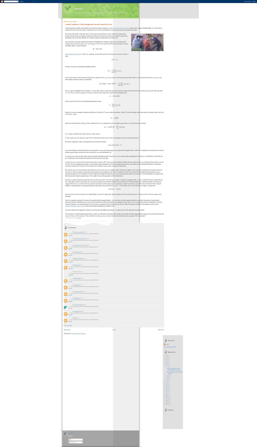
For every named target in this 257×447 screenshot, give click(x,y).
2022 (167, 361)
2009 (167, 395)
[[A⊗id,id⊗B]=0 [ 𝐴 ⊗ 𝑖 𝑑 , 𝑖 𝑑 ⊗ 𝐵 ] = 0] (114, 145)
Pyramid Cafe (77, 311)
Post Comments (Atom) (79, 333)
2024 (167, 357)
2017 (167, 384)
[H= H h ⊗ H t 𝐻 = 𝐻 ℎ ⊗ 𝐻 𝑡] (114, 49)
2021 (167, 362)
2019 (167, 380)
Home (114, 329)
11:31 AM (70, 261)
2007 (167, 399)
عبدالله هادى (77, 251)
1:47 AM (70, 235)
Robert (167, 344)
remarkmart (77, 285)
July (168, 366)
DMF (75, 318)
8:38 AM (70, 294)
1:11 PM (70, 281)
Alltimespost (77, 265)
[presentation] (67, 93)
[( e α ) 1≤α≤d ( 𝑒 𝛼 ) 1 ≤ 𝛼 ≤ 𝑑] (114, 59)
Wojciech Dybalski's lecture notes (75, 206)
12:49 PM (70, 275)
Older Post (161, 329)
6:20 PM (70, 241)
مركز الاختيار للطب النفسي (80, 238)
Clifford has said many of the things (119, 28)
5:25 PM (70, 314)
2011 (167, 391)
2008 (167, 397)
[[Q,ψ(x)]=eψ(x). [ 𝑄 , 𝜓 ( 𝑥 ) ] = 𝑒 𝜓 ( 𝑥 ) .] (114, 189)
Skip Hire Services (78, 258)
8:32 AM (70, 248)
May (168, 377)
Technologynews (78, 291)
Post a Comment (68, 325)
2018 (167, 382)
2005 (167, 402)
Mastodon (70, 433)
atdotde (78, 8)
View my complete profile (170, 346)
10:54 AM (70, 268)
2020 (167, 364)
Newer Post (67, 329)
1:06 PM (70, 255)
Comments (73, 442)
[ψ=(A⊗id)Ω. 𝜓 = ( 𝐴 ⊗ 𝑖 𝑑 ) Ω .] (114, 96)
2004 (167, 404)
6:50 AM (70, 301)
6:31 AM (70, 288)
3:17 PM (70, 308)
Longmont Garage (78, 304)
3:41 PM (70, 321)
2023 (167, 359)
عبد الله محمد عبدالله (79, 232)
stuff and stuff (72, 54)
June (168, 375)
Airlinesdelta (77, 278)
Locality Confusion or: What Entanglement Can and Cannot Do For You (88, 24)
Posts (71, 439)
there (79, 54)
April (168, 378)
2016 (167, 386)
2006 (167, 400)
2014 (167, 388)
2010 (167, 393)
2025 (167, 355)
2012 (167, 389)
